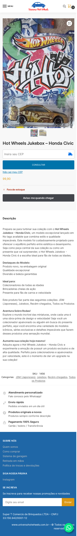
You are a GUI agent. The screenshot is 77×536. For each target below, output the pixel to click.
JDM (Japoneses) (25, 377)
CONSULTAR (38, 164)
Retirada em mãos (13, 460)
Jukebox (41, 377)
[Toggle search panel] (64, 6)
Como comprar (11, 451)
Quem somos (10, 446)
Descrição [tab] (9, 218)
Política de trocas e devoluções (21, 465)
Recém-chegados (57, 377)
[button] (70, 6)
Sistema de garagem (15, 456)
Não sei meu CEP (13, 172)
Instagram (9, 479)
